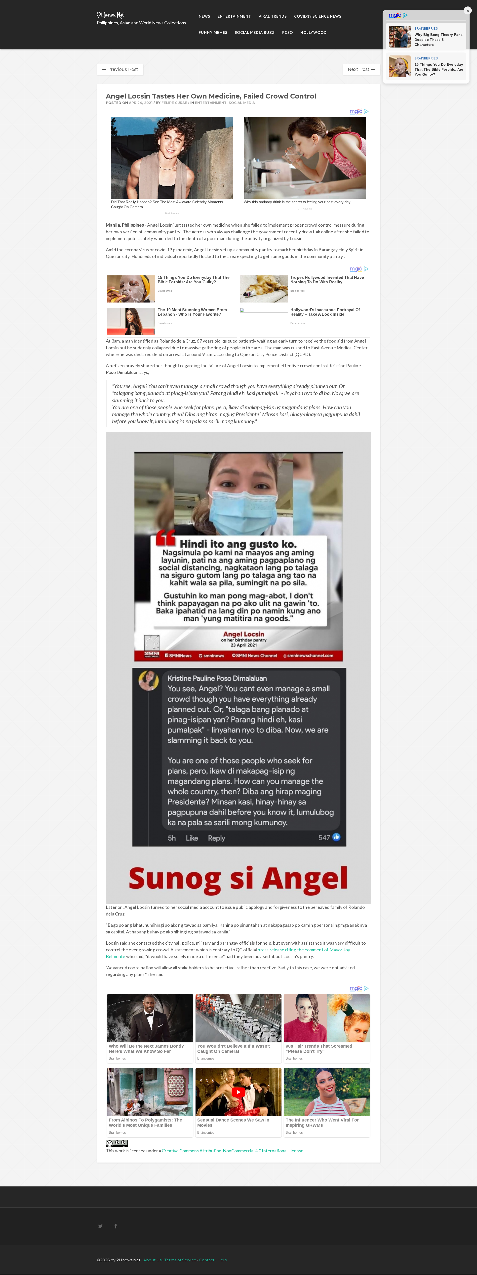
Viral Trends (273, 16)
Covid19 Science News (317, 16)
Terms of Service (180, 1260)
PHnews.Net (110, 14)
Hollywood (313, 32)
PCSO (287, 32)
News (204, 16)
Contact (206, 1260)
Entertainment (234, 16)
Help (222, 1260)
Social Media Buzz (255, 32)
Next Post (359, 69)
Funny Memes (213, 32)
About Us (152, 1260)
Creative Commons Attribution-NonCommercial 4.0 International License (232, 1150)
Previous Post (122, 69)
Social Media (242, 103)
